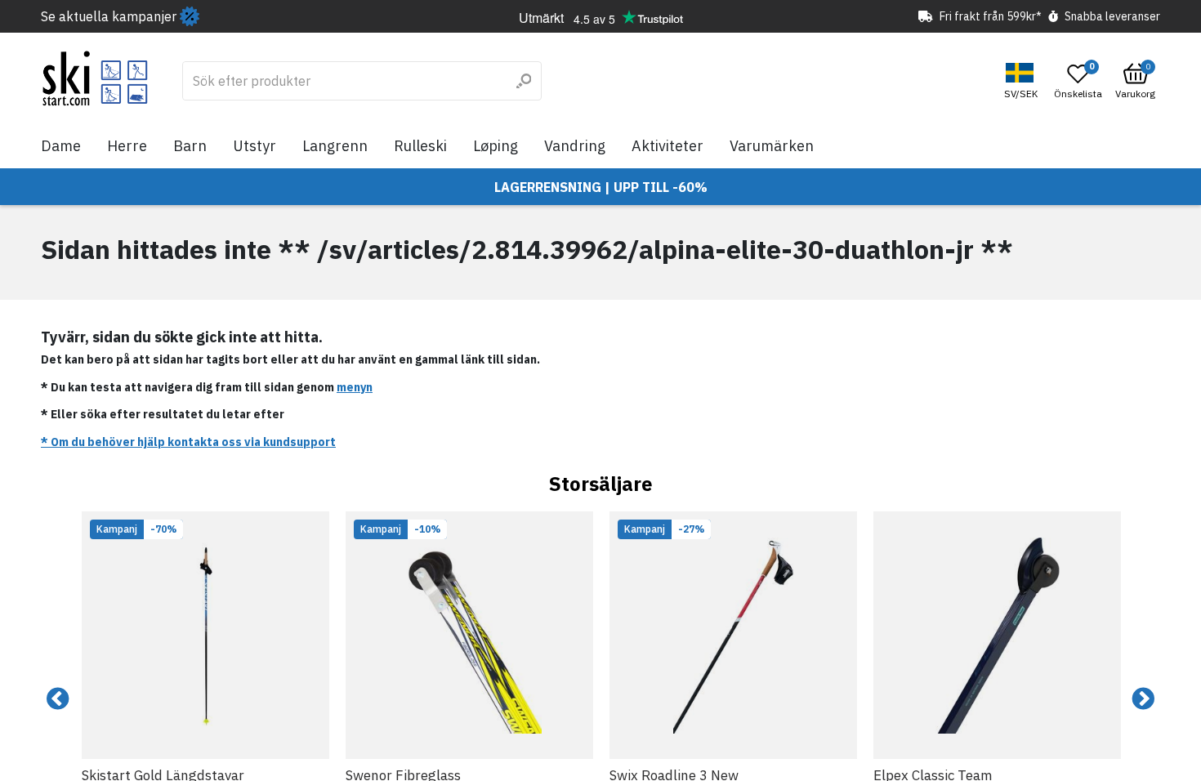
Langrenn (335, 145)
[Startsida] (95, 78)
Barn (190, 145)
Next (1143, 699)
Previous (58, 699)
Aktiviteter (667, 145)
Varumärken (772, 145)
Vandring (574, 145)
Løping (495, 145)
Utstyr (254, 145)
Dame (61, 145)
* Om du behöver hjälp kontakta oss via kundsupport (188, 442)
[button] (1023, 81)
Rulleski (420, 145)
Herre (127, 145)
